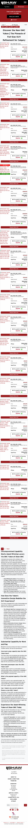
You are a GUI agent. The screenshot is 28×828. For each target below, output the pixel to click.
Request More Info (14, 60)
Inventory (13, 783)
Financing (13, 780)
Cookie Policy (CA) (13, 797)
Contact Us (6, 822)
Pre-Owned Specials (13, 789)
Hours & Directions (13, 779)
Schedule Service (13, 794)
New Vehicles (13, 785)
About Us (13, 777)
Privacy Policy (20, 822)
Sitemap (13, 801)
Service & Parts (13, 793)
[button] (19, 56)
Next (8, 549)
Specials (13, 790)
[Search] (25, 805)
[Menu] (25, 3)
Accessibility (13, 822)
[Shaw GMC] (9, 3)
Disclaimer (13, 799)
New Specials (13, 788)
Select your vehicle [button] (14, 16)
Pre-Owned (13, 786)
